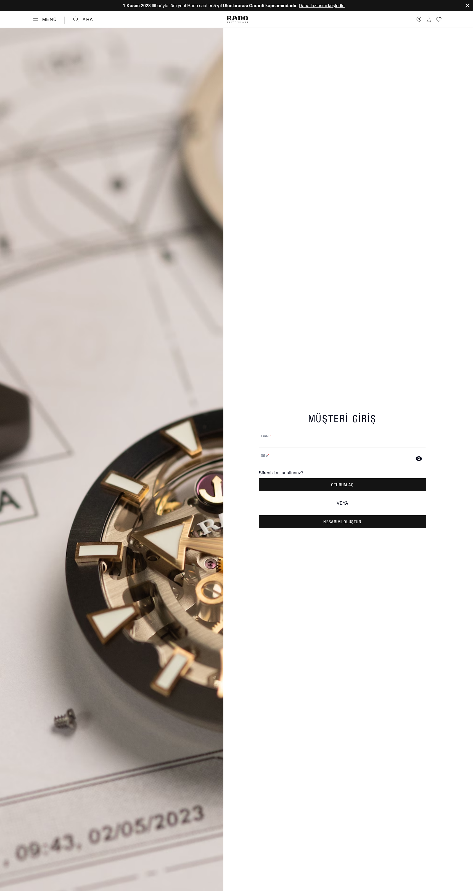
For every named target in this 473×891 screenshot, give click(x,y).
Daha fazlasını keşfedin (322, 5)
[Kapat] (467, 5)
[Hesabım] (428, 19)
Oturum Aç (342, 484)
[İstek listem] (438, 19)
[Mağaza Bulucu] (418, 19)
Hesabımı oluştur (342, 521)
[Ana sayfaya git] (237, 19)
